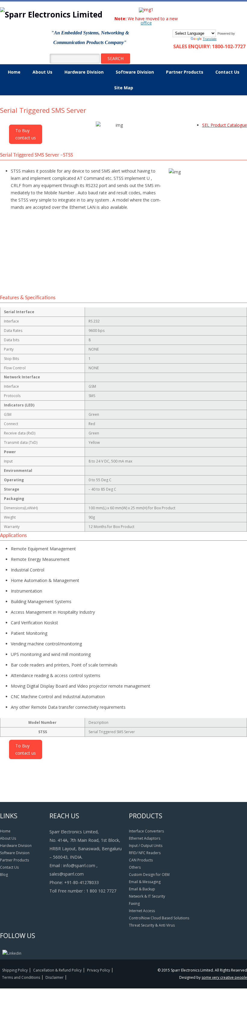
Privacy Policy (98, 970)
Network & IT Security (147, 896)
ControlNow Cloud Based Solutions (159, 918)
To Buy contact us (25, 134)
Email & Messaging (145, 881)
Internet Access (142, 910)
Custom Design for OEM (149, 874)
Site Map (123, 88)
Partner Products (184, 72)
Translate (210, 39)
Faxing (134, 903)
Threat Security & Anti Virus (152, 925)
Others (135, 867)
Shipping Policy (15, 970)
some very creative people (224, 977)
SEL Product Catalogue (224, 125)
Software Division (135, 72)
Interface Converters (146, 831)
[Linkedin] (12, 953)
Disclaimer (54, 977)
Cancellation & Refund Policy (57, 970)
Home (14, 72)
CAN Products (141, 860)
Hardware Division (84, 72)
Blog (4, 874)
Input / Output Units (145, 845)
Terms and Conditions (21, 977)
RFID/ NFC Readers (145, 852)
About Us (42, 72)
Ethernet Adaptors (144, 838)
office (146, 23)
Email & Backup (142, 889)
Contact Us (227, 72)
